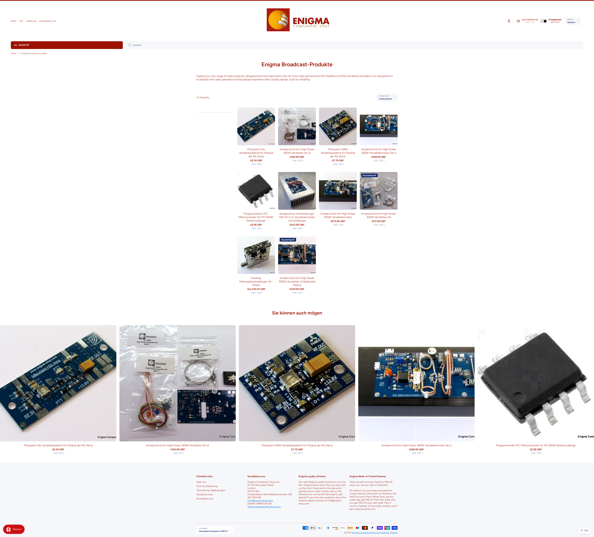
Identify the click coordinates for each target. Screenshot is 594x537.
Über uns (201, 481)
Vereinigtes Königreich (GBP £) (213, 531)
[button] (518, 21)
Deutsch (571, 22)
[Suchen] (128, 45)
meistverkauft (385, 99)
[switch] (543, 21)
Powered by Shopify (388, 532)
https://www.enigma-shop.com (264, 506)
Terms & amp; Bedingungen (210, 490)
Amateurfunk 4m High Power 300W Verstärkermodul (337, 215)
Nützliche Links (204, 494)
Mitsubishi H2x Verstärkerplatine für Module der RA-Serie (256, 153)
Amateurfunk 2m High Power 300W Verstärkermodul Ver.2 (378, 151)
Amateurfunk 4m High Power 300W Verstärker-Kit (378, 215)
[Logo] (297, 21)
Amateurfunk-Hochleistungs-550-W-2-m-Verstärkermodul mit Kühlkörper (297, 217)
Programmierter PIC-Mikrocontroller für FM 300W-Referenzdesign (256, 217)
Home (13, 53)
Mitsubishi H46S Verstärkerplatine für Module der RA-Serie (338, 153)
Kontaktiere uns (204, 498)
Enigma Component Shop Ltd (365, 532)
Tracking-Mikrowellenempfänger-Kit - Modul (256, 281)
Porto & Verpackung (207, 486)
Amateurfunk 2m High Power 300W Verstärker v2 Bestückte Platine (297, 281)
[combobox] (354, 45)
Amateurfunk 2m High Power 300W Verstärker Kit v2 (297, 151)
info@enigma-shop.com (260, 500)
